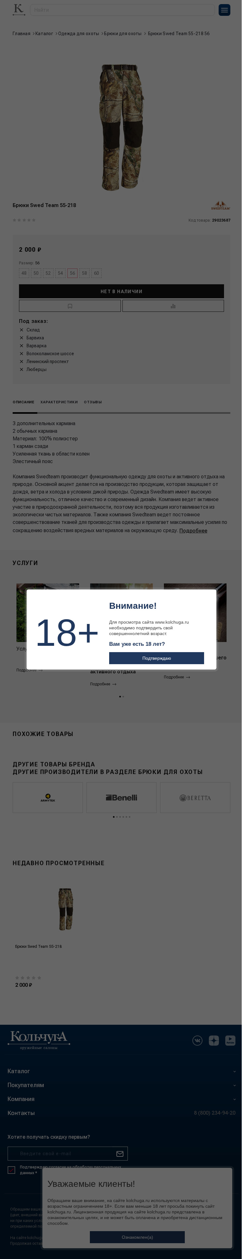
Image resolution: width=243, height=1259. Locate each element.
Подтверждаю (156, 658)
